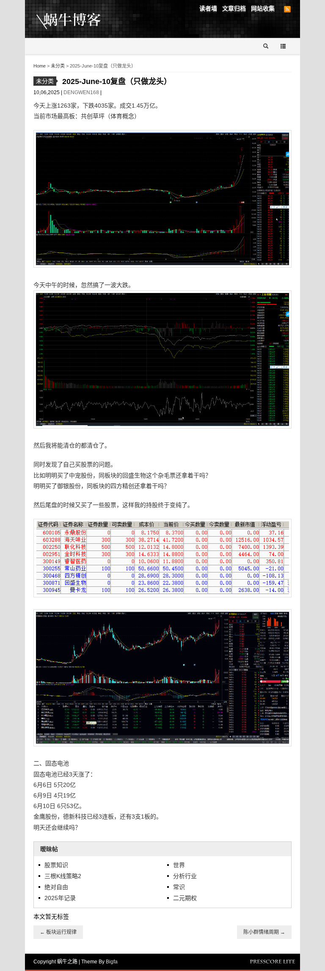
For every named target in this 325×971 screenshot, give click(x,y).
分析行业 (185, 876)
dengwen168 (81, 92)
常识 (179, 887)
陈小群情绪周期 (264, 932)
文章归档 (234, 8)
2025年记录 (60, 898)
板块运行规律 (58, 932)
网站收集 (263, 8)
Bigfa (112, 962)
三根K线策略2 (62, 876)
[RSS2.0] (287, 9)
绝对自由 (56, 887)
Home (39, 65)
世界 (179, 865)
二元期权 (185, 898)
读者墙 (208, 8)
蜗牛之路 (81, 19)
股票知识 (56, 865)
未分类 (58, 65)
